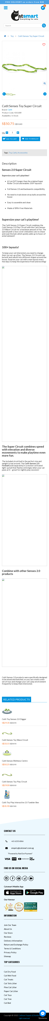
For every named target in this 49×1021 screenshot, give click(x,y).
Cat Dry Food (10, 971)
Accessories (23, 153)
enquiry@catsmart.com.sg (22, 848)
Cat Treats (8, 979)
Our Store (8, 933)
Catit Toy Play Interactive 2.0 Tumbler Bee (20, 802)
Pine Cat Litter (10, 987)
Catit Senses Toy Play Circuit (14, 781)
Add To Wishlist (32, 139)
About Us (8, 929)
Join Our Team (10, 925)
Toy (12, 36)
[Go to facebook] (42, 1013)
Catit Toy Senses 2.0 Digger (14, 719)
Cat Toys (8, 995)
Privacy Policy (10, 952)
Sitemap (7, 956)
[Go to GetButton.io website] (43, 1018)
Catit (10, 109)
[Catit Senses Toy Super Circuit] (44, 83)
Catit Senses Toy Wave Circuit (15, 740)
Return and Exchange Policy (16, 944)
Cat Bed (7, 1003)
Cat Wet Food (10, 975)
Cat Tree (7, 999)
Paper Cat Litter (11, 991)
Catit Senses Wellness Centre (15, 761)
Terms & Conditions (12, 948)
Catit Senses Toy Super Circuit (31, 36)
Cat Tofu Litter (10, 983)
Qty (3, 133)
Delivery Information (13, 941)
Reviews (7, 937)
